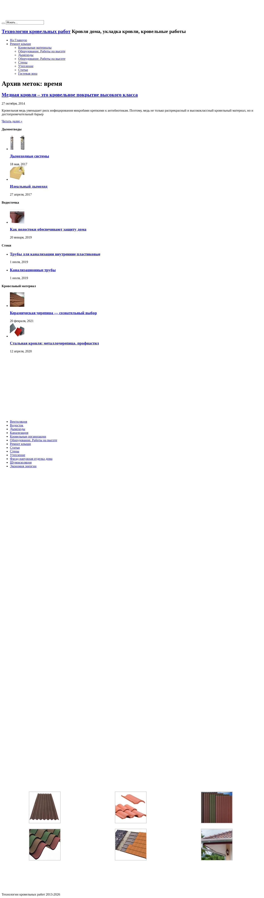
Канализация (19, 432)
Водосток (16, 425)
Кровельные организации (28, 436)
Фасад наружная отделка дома (31, 458)
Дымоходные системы (29, 156)
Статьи (23, 70)
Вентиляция (18, 421)
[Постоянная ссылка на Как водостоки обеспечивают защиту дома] (17, 222)
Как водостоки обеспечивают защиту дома (48, 229)
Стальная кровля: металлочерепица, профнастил (54, 343)
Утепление (25, 66)
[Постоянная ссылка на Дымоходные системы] (17, 149)
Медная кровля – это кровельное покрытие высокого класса (70, 94)
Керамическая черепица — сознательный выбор (53, 313)
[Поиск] (3, 23)
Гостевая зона (27, 73)
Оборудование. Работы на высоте (41, 51)
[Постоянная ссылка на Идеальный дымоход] (17, 179)
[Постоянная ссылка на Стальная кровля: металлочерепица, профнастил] (17, 336)
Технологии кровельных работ (36, 31)
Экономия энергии (23, 466)
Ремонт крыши (20, 44)
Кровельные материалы (35, 47)
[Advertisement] (132, 11)
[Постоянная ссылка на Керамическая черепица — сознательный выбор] (17, 305)
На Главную (18, 40)
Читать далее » (12, 121)
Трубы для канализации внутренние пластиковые (55, 254)
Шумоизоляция (21, 462)
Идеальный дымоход (28, 186)
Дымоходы (25, 55)
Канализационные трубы (33, 270)
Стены (22, 62)
